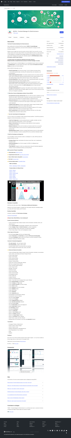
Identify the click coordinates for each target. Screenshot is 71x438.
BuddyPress (57, 426)
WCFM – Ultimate (12, 170)
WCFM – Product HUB (13, 179)
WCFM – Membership (22, 165)
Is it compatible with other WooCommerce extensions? (17, 394)
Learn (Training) (32, 421)
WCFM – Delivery (12, 174)
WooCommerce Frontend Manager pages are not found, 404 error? (19, 382)
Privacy (5, 426)
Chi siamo (5, 421)
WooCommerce (23, 341)
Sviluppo (27, 37)
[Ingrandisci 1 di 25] (17, 350)
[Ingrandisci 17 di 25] (42, 350)
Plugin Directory (6, 4)
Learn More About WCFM (24, 154)
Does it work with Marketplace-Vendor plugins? (15, 397)
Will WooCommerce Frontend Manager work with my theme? (18, 391)
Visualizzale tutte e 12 (60, 53)
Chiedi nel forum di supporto (52, 94)
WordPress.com (58, 421)
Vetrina (18, 421)
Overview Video (15, 159)
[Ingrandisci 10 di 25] (30, 350)
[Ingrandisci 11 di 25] (30, 369)
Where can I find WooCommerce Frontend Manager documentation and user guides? (22, 385)
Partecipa (43, 421)
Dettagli (10, 37)
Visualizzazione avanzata (51, 66)
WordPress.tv (32, 426)
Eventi (43, 423)
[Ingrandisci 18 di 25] (42, 360)
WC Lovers (16, 33)
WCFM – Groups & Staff (13, 173)
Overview (9, 215)
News (5, 423)
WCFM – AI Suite (12, 171)
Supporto (62, 37)
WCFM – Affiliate (12, 176)
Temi (17, 423)
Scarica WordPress (65, 1)
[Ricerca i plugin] (14, 8)
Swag (43, 426)
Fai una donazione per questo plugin (53, 103)
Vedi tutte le (61, 84)
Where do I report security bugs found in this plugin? (16, 400)
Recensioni (15, 37)
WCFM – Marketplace (13, 165)
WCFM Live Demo (19, 152)
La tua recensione (50, 84)
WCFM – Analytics (12, 177)
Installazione (22, 37)
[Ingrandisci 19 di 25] (42, 369)
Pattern (18, 426)
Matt (56, 423)
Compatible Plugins (21, 161)
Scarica (61, 32)
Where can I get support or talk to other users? (15, 388)
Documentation (25, 156)
